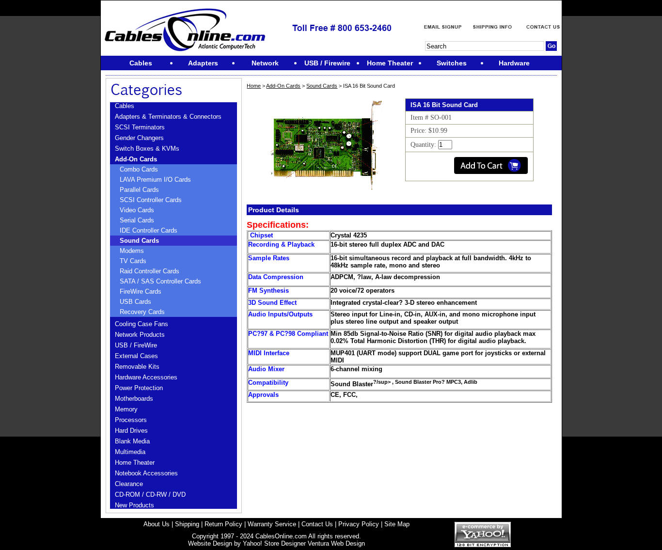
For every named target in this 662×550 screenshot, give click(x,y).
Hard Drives (131, 430)
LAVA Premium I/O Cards (155, 179)
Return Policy (223, 524)
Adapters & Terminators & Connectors (168, 116)
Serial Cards (137, 220)
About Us (156, 524)
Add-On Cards (136, 159)
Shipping (187, 524)
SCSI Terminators (140, 127)
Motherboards (134, 398)
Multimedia (130, 452)
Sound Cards (139, 240)
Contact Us (317, 524)
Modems (132, 250)
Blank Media (132, 441)
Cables (124, 106)
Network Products (140, 334)
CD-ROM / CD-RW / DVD (150, 494)
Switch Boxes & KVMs (147, 148)
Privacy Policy (358, 524)
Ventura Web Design (336, 543)
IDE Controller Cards (148, 230)
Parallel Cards (139, 189)
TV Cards (133, 261)
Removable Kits (137, 366)
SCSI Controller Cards (151, 200)
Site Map (397, 524)
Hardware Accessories (146, 377)
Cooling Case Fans (141, 324)
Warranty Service (272, 524)
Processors (131, 420)
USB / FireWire (136, 345)
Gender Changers (139, 137)
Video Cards (137, 210)
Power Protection (139, 388)
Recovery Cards (142, 311)
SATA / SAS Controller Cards (160, 281)
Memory (126, 409)
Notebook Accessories (146, 473)
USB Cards (135, 301)
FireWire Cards (140, 291)
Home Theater (135, 462)
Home (254, 86)
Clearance (129, 483)
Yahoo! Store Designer (274, 543)
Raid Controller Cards (149, 271)
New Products (134, 505)
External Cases (136, 356)
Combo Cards (139, 169)
